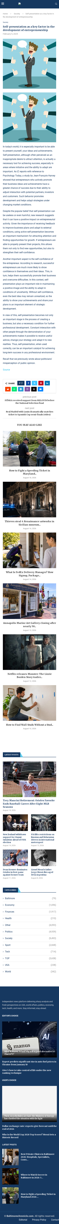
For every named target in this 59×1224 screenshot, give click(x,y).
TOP (30, 958)
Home (5, 14)
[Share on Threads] (34, 389)
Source (6, 369)
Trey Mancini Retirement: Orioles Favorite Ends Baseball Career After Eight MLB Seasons (29, 803)
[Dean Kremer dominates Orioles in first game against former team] (15, 857)
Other (30, 925)
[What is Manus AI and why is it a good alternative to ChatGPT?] (29, 1039)
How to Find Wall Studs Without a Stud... (29, 724)
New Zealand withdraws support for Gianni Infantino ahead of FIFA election (14, 838)
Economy (30, 905)
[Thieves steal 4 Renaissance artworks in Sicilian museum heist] (29, 499)
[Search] (56, 4)
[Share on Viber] (27, 389)
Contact (55, 1219)
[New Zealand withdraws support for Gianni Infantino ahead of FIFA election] (15, 822)
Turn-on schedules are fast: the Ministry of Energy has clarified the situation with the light (29, 1117)
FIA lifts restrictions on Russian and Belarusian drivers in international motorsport (42, 838)
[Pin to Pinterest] (41, 383)
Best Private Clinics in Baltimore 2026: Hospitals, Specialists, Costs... (37, 1157)
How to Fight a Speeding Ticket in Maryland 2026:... (38, 1195)
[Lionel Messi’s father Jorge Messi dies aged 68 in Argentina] (43, 857)
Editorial (23, 1219)
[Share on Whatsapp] (14, 389)
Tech (30, 951)
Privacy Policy (39, 1219)
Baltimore (30, 898)
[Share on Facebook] (28, 383)
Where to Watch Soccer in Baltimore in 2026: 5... (34, 1176)
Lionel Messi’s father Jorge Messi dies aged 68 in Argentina (42, 872)
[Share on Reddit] (8, 389)
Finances (30, 911)
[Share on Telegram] (20, 389)
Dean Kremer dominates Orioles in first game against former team (15, 872)
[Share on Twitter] (34, 383)
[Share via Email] (40, 389)
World (30, 971)
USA (30, 965)
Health (30, 918)
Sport (30, 945)
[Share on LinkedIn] (47, 383)
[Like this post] (22, 383)
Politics (30, 931)
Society (17, 14)
